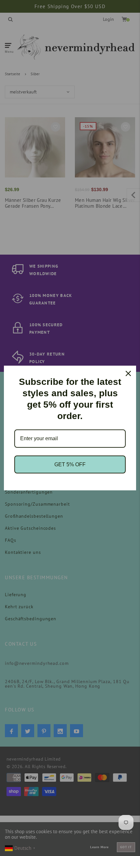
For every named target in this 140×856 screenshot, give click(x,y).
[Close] (128, 373)
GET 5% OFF (70, 464)
